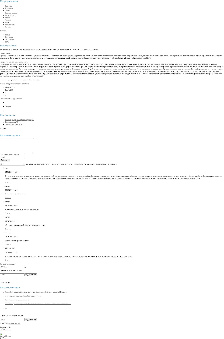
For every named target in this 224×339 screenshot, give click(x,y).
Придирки (8, 6)
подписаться (72, 164)
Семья (7, 22)
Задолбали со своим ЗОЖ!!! (14, 124)
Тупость (7, 10)
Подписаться (30, 275)
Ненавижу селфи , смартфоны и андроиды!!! (19, 120)
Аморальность (10, 24)
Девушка (8, 20)
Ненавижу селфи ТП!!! (12, 122)
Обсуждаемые (9, 39)
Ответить (8, 182)
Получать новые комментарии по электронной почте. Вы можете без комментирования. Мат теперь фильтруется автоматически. (71, 164)
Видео (7, 42)
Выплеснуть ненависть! (7, 264)
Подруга (8, 27)
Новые (7, 35)
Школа (7, 17)
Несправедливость (11, 13)
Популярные (9, 37)
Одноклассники (10, 15)
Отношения (9, 8)
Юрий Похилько (5, 330)
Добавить (4, 160)
